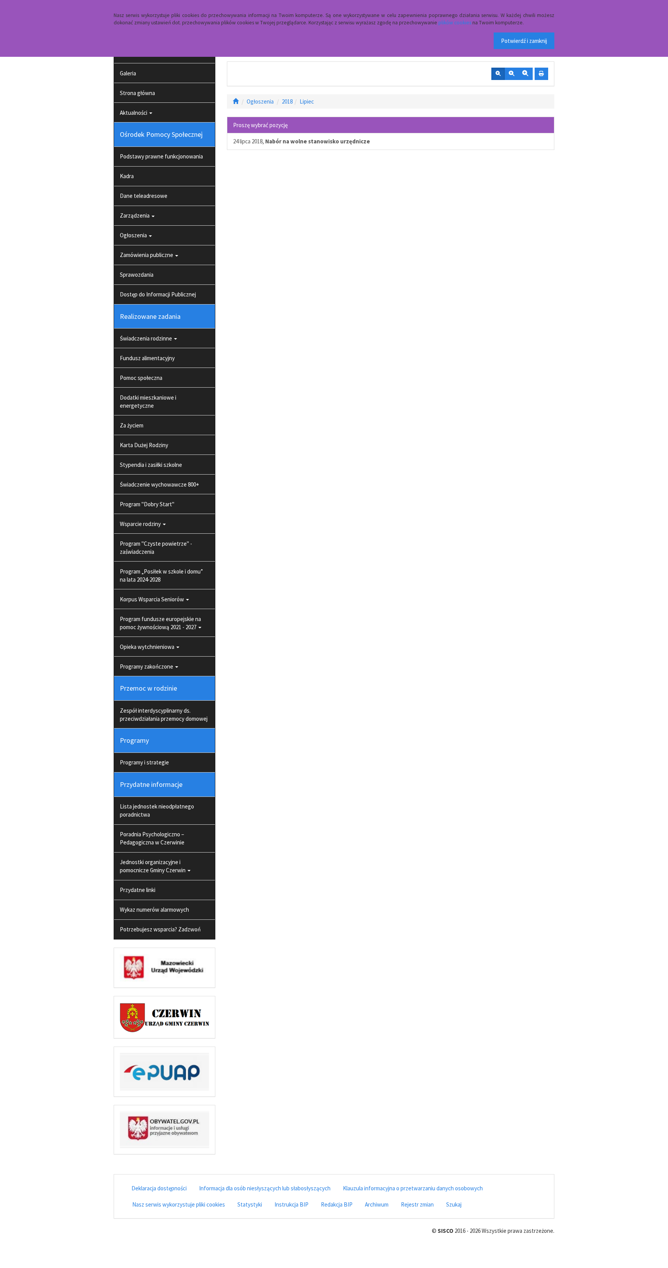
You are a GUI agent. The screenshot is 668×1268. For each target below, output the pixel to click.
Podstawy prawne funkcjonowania (161, 156)
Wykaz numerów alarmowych (154, 909)
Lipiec (307, 101)
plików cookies (454, 22)
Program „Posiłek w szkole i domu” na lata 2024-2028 (161, 575)
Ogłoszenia (134, 235)
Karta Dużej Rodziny (144, 445)
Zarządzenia (135, 215)
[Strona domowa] (236, 101)
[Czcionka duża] (525, 74)
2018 (287, 101)
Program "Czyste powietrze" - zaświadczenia (156, 547)
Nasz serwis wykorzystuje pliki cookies (178, 1204)
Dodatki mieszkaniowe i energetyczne (148, 401)
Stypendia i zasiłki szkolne (151, 464)
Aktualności (134, 112)
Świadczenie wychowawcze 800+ (159, 484)
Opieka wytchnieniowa (148, 646)
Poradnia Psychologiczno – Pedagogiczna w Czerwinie (152, 838)
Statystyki (249, 1204)
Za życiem (131, 425)
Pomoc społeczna (141, 377)
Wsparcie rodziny (141, 524)
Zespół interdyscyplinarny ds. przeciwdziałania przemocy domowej (164, 714)
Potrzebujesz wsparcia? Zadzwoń (160, 929)
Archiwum (377, 1204)
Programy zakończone (147, 666)
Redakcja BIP (337, 1204)
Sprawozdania (136, 274)
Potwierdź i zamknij (524, 40)
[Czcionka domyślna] (498, 74)
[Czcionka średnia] (511, 74)
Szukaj (454, 1204)
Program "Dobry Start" (147, 504)
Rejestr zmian (417, 1204)
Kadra (127, 176)
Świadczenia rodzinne (146, 338)
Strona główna (137, 93)
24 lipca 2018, (301, 141)
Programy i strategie (144, 762)
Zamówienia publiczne (147, 255)
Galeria (128, 73)
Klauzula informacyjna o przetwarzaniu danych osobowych (413, 1188)
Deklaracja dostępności (159, 1188)
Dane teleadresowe (143, 195)
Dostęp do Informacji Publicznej (158, 294)
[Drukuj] (541, 74)
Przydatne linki (137, 890)
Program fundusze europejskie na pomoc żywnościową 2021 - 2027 (160, 623)
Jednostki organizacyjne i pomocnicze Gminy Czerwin (153, 866)
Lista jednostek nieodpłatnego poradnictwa (157, 810)
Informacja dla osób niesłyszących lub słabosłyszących (265, 1188)
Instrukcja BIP (291, 1204)
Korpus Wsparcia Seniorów (152, 599)
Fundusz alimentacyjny (147, 358)
